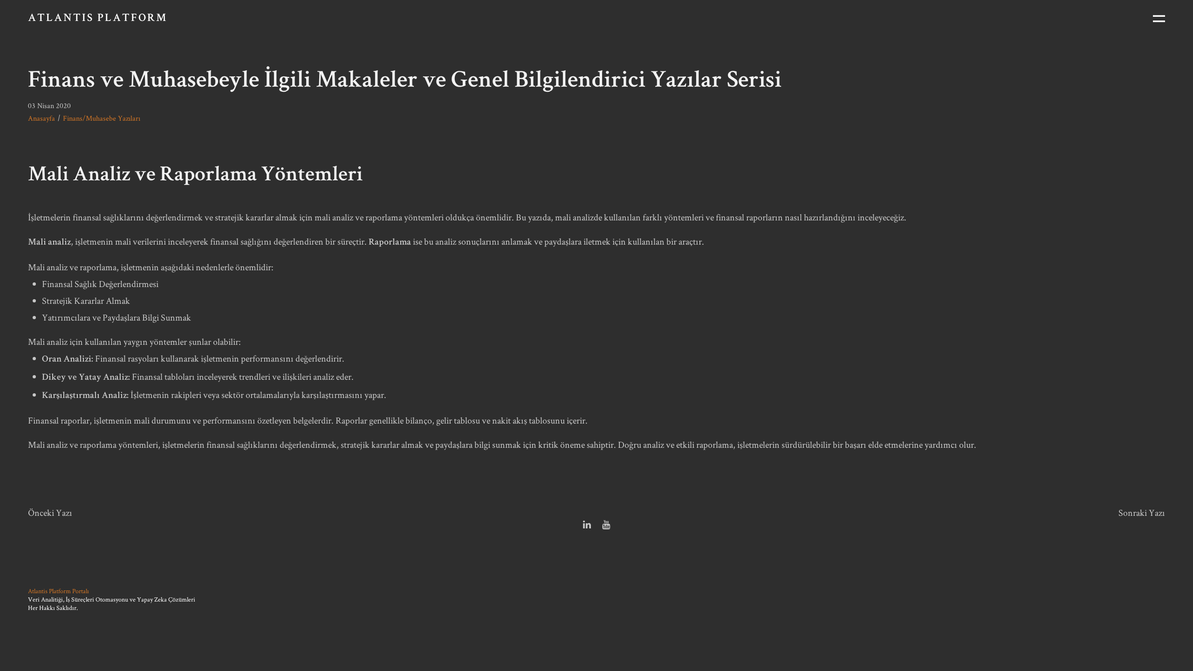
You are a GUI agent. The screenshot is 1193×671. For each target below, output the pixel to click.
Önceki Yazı (50, 513)
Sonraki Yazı (1141, 513)
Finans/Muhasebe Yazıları (101, 118)
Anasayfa (41, 118)
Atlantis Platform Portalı (58, 591)
